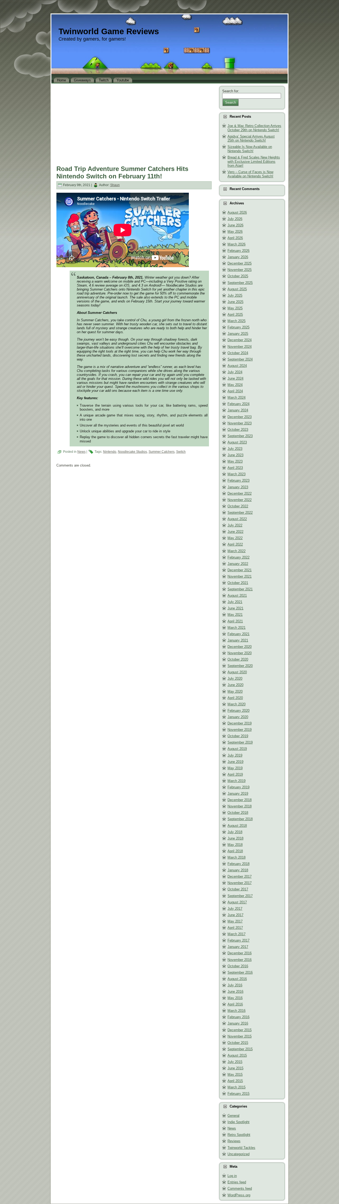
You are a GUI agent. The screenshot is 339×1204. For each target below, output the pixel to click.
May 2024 (235, 385)
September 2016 (240, 972)
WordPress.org (239, 1195)
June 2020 (235, 685)
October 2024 (238, 353)
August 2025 (237, 289)
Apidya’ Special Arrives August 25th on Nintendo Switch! (251, 138)
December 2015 (240, 1030)
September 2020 (240, 666)
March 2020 (237, 704)
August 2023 (237, 442)
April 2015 (235, 1081)
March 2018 (237, 857)
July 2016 (235, 985)
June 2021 (235, 608)
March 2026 (237, 244)
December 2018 (240, 800)
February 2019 (238, 787)
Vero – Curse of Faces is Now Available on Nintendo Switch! (250, 174)
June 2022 (235, 532)
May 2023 (235, 461)
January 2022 (238, 564)
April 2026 (235, 238)
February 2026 (238, 251)
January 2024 (238, 410)
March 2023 (237, 474)
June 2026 (235, 225)
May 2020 (235, 691)
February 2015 (238, 1094)
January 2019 (238, 794)
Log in (232, 1176)
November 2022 (240, 500)
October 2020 (238, 659)
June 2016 (235, 992)
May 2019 (235, 768)
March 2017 (237, 934)
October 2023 (238, 430)
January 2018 (238, 870)
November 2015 (240, 1036)
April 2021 (235, 621)
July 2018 (235, 832)
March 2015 (237, 1087)
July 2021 (235, 602)
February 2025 (238, 327)
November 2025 (240, 270)
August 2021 (237, 595)
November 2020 (240, 653)
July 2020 (235, 678)
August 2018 (237, 826)
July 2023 (235, 449)
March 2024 (237, 397)
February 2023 (238, 480)
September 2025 (240, 283)
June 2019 (235, 762)
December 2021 (240, 570)
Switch (181, 452)
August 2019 (237, 749)
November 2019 (240, 730)
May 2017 (235, 921)
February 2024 (238, 404)
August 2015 (237, 1055)
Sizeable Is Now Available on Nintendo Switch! (250, 149)
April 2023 (235, 468)
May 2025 (235, 308)
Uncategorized (238, 1154)
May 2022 (235, 538)
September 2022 (240, 513)
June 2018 (235, 838)
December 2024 (240, 340)
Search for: (230, 91)
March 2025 (237, 321)
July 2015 (235, 1062)
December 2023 (240, 417)
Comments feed (240, 1188)
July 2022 (235, 525)
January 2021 (238, 640)
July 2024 (235, 372)
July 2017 (235, 909)
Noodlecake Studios (132, 452)
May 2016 (235, 998)
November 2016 (240, 960)
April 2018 (235, 851)
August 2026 (237, 212)
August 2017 (237, 902)
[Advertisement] (134, 123)
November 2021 (240, 576)
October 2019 (238, 736)
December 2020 (240, 647)
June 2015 (235, 1068)
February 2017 (238, 940)
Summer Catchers (162, 452)
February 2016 (238, 1017)
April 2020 (235, 698)
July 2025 (235, 295)
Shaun (115, 185)
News (81, 452)
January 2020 (238, 717)
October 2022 (238, 506)
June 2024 (235, 378)
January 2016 (238, 1023)
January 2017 (238, 947)
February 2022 (238, 557)
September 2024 (240, 359)
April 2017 (235, 928)
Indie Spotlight (238, 1122)
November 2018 (240, 806)
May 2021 (235, 615)
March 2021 (237, 628)
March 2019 (237, 781)
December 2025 (240, 263)
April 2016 (235, 1004)
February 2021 (238, 634)
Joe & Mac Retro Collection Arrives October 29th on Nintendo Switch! (254, 128)
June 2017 (235, 915)
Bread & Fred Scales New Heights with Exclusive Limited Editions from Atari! (254, 161)
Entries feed (237, 1182)
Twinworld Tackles (241, 1148)
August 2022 (237, 519)
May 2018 (235, 845)
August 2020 (237, 672)
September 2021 (240, 589)
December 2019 (240, 723)
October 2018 (238, 813)
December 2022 (240, 493)
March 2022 (237, 551)
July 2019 (235, 755)
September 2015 (240, 1049)
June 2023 (235, 455)
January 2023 (238, 487)
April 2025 (235, 315)
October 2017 (238, 889)
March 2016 (237, 1011)
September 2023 (240, 436)
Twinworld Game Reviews (109, 31)
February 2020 (238, 711)
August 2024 (237, 366)
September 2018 (240, 819)
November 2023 (240, 423)
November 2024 (240, 347)
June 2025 (235, 302)
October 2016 (238, 966)
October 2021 (238, 583)
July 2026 (235, 219)
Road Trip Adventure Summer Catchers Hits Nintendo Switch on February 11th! (122, 172)
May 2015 (235, 1074)
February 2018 (238, 864)
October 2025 (238, 276)
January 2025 (238, 334)
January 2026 (238, 257)
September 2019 (240, 742)
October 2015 (238, 1043)
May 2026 (235, 232)
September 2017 (240, 896)
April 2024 (235, 391)
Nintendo (109, 452)
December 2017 (240, 876)
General (233, 1116)
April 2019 (235, 774)
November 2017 (240, 883)
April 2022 (235, 544)
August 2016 (237, 979)
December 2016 (240, 953)
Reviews (234, 1141)
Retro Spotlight (239, 1135)
